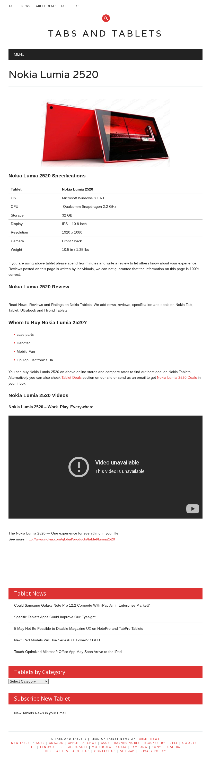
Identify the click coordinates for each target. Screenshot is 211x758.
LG (61, 747)
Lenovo (47, 747)
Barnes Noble (127, 743)
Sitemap (127, 751)
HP (33, 747)
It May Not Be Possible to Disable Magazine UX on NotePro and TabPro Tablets (78, 628)
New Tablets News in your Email (40, 713)
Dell (174, 743)
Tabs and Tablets (105, 33)
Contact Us (105, 751)
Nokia (121, 747)
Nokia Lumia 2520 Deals (177, 377)
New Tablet (21, 743)
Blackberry (154, 743)
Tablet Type (70, 6)
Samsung (139, 747)
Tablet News (19, 6)
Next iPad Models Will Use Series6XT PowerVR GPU (57, 640)
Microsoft (77, 747)
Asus (105, 743)
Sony (156, 747)
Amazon (56, 743)
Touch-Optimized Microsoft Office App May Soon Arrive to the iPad (68, 652)
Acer (40, 743)
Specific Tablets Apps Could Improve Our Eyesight (54, 617)
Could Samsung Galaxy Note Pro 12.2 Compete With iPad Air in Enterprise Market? (82, 605)
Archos (90, 743)
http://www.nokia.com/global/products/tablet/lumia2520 (71, 539)
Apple (73, 743)
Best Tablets (56, 751)
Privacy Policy (152, 751)
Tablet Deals (45, 6)
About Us (81, 751)
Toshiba (172, 747)
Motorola (101, 747)
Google (189, 743)
